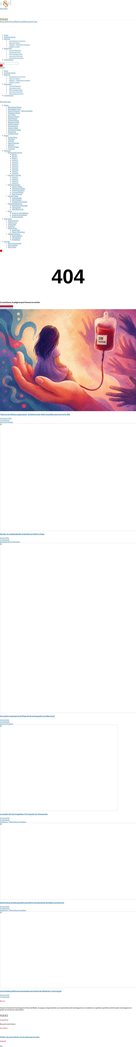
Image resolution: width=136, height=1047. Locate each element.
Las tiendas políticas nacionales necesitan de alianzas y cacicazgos (30, 991)
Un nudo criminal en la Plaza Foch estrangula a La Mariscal (27, 716)
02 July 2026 (4, 720)
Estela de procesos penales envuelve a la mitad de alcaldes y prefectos (32, 903)
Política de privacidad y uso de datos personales (20, 1037)
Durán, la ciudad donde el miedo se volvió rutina (22, 534)
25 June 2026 (4, 818)
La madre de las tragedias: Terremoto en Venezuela (23, 814)
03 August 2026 (6, 418)
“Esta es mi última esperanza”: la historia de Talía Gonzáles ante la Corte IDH (35, 414)
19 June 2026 (4, 907)
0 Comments (4, 420)
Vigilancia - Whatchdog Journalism (13, 822)
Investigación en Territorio (10, 542)
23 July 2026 (4, 538)
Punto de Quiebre (6, 308)
